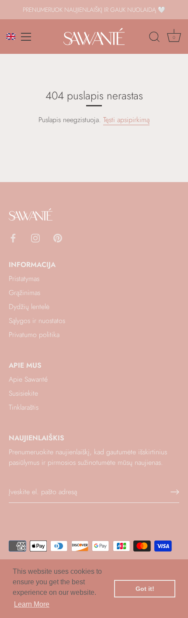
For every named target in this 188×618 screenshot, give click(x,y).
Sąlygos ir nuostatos (37, 321)
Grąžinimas (24, 293)
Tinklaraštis (23, 407)
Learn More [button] (31, 604)
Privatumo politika (34, 335)
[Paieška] (154, 38)
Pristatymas (24, 279)
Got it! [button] (145, 588)
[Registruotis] (175, 492)
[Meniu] (26, 36)
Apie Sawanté (28, 379)
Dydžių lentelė (29, 307)
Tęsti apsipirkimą (126, 120)
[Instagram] (35, 237)
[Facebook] (13, 237)
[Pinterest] (57, 237)
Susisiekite (23, 393)
